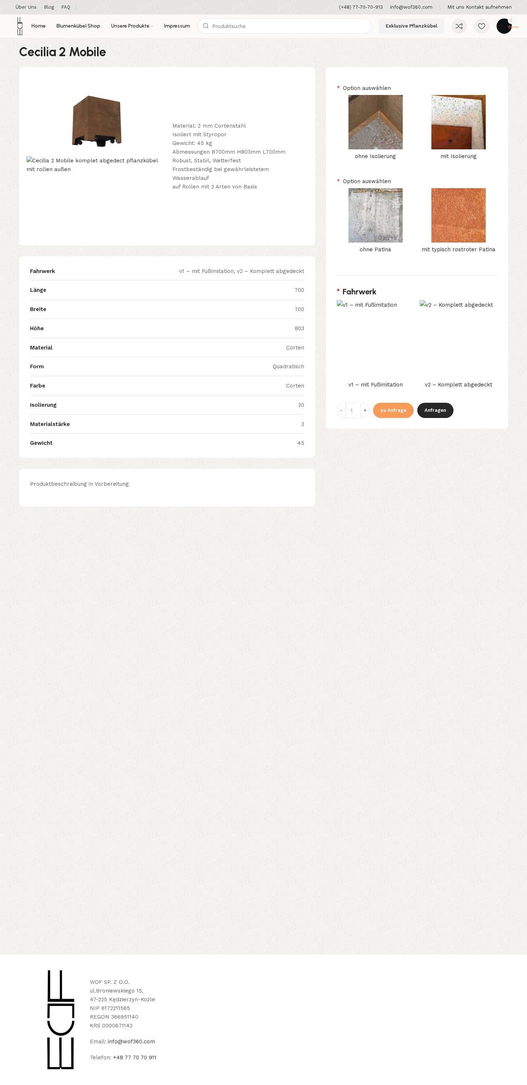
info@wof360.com (131, 1041)
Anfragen (435, 410)
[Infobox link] (361, 7)
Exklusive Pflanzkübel (411, 26)
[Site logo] (20, 25)
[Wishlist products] (481, 26)
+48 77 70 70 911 (134, 1057)
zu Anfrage (393, 410)
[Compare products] (459, 26)
